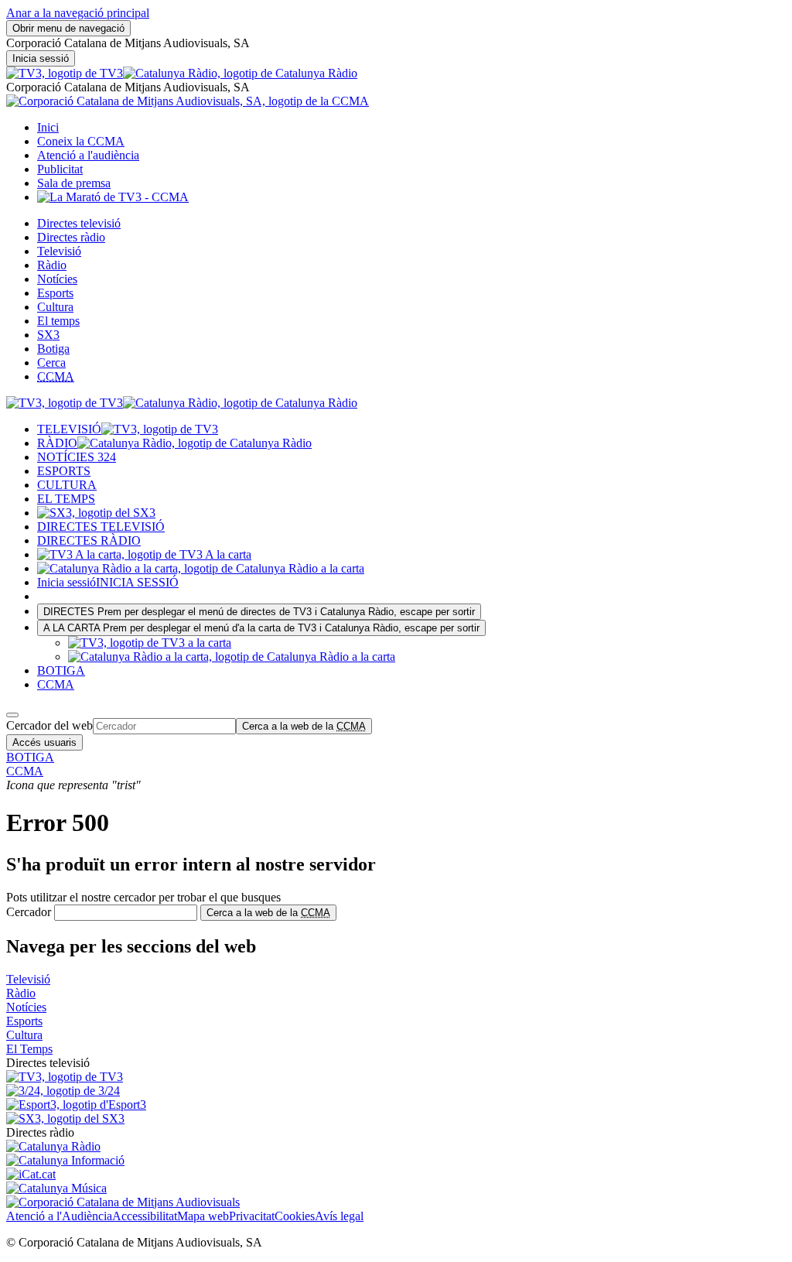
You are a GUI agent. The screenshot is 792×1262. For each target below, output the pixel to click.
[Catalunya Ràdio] (240, 73)
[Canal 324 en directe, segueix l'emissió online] (63, 1090)
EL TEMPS (66, 498)
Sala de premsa (74, 183)
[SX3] (96, 512)
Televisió (59, 251)
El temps (58, 320)
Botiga (53, 348)
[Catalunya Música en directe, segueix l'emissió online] (56, 1188)
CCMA (55, 684)
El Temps (29, 1048)
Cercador (28, 911)
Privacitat (252, 1216)
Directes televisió (79, 223)
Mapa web (203, 1216)
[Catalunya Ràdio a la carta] (200, 568)
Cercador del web (49, 725)
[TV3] (64, 73)
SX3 (48, 334)
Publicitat (60, 169)
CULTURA (67, 484)
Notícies (57, 279)
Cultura (55, 306)
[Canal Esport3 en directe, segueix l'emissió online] (76, 1104)
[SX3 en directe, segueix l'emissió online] (65, 1118)
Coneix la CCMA (81, 141)
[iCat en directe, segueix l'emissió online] (31, 1174)
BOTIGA (61, 670)
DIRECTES (259, 611)
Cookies (295, 1216)
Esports (55, 292)
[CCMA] (187, 101)
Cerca (51, 362)
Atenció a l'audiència (88, 155)
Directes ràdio (71, 237)
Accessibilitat (144, 1216)
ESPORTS (63, 470)
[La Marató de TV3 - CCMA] (113, 196)
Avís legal (339, 1216)
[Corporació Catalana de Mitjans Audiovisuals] (123, 1202)
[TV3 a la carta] (144, 554)
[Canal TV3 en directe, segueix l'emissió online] (64, 1076)
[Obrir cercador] (12, 715)
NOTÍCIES (76, 456)
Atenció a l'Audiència (59, 1216)
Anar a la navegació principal (77, 12)
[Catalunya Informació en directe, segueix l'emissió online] (65, 1160)
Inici (48, 127)
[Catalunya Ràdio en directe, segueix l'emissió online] (53, 1146)
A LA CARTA (261, 628)
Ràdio (52, 265)
